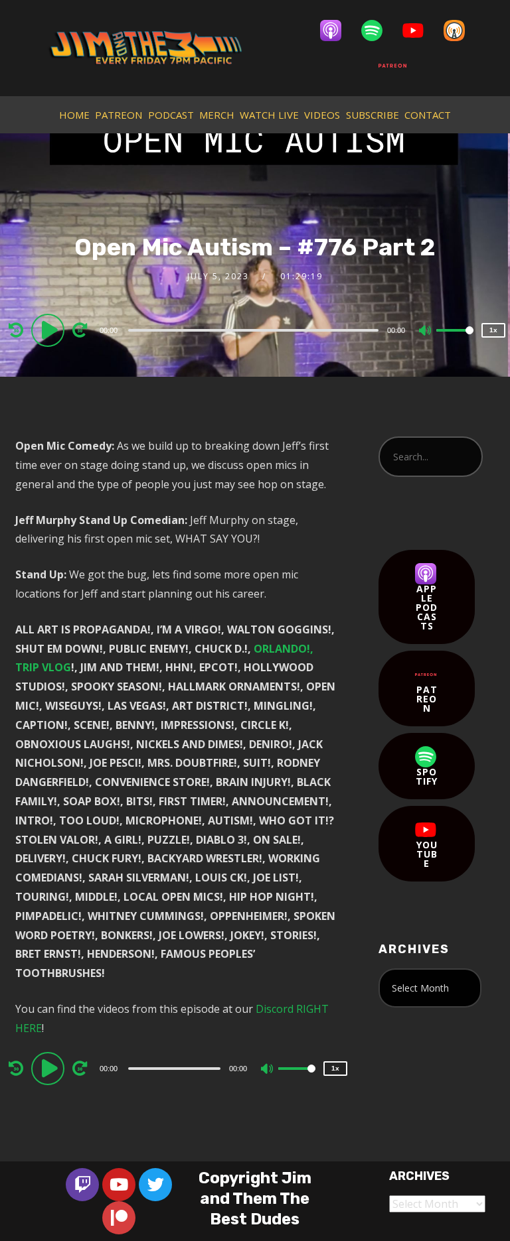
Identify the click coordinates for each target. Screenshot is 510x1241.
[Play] (50, 329)
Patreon (427, 698)
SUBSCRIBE (372, 114)
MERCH (216, 114)
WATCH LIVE (269, 114)
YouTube (427, 854)
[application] (255, 329)
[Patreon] (399, 65)
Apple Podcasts (427, 607)
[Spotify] (378, 30)
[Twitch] (82, 1184)
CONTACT (427, 114)
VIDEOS (322, 114)
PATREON (118, 114)
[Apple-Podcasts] (337, 30)
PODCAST (171, 114)
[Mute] (425, 331)
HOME (74, 114)
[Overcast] (460, 30)
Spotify (427, 776)
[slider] (454, 341)
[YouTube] (419, 30)
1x (493, 330)
